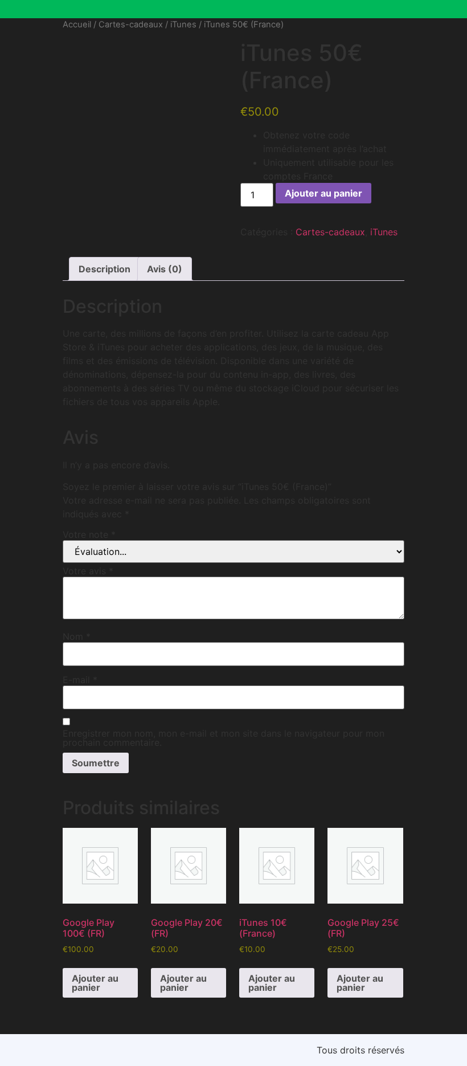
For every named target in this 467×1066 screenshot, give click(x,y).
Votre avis (88, 570)
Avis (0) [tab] (164, 269)
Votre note (89, 534)
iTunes (183, 24)
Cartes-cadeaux (131, 24)
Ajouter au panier (323, 193)
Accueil (77, 24)
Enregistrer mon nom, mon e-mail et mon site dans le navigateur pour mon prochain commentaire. (223, 738)
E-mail (80, 679)
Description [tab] (104, 269)
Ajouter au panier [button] (95, 983)
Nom (77, 636)
